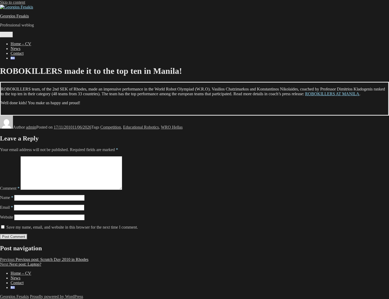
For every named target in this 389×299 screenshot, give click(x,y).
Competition (110, 127)
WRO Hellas (172, 127)
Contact (17, 53)
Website (6, 217)
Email (6, 207)
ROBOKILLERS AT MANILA (332, 94)
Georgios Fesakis (14, 16)
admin (31, 127)
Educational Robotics (141, 127)
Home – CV (21, 44)
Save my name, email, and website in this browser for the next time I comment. (72, 227)
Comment (10, 188)
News (15, 48)
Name (6, 197)
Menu (6, 35)
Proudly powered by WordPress (56, 296)
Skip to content (12, 2)
